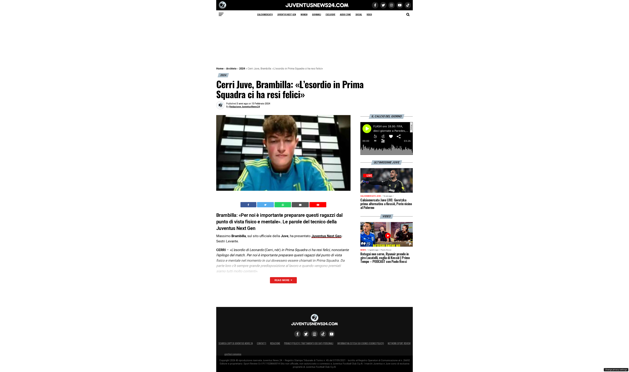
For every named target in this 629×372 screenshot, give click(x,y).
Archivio (231, 68)
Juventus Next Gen (286, 14)
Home (220, 68)
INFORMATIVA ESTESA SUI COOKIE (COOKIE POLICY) (360, 343)
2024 (242, 68)
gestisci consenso (232, 354)
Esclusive (330, 14)
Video (369, 14)
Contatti (261, 343)
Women (304, 14)
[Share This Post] (283, 204)
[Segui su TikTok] (323, 334)
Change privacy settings (616, 370)
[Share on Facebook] (248, 204)
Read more (282, 280)
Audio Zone (345, 14)
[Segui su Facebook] (297, 334)
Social (358, 14)
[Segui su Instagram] (314, 334)
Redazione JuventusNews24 (244, 106)
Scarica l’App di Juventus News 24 (236, 343)
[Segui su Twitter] (306, 334)
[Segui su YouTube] (331, 334)
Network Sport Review (399, 343)
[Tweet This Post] (266, 204)
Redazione (275, 343)
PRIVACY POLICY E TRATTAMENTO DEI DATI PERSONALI (308, 343)
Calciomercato (265, 14)
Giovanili (316, 14)
